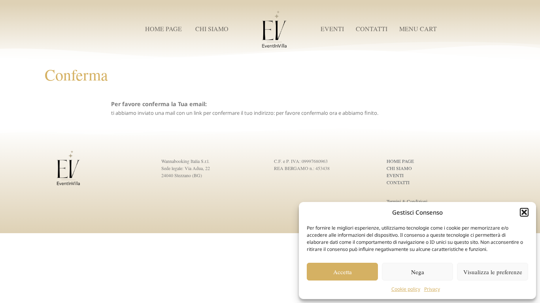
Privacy (432, 289)
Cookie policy (405, 289)
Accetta (342, 272)
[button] (524, 212)
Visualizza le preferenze (492, 272)
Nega (417, 272)
